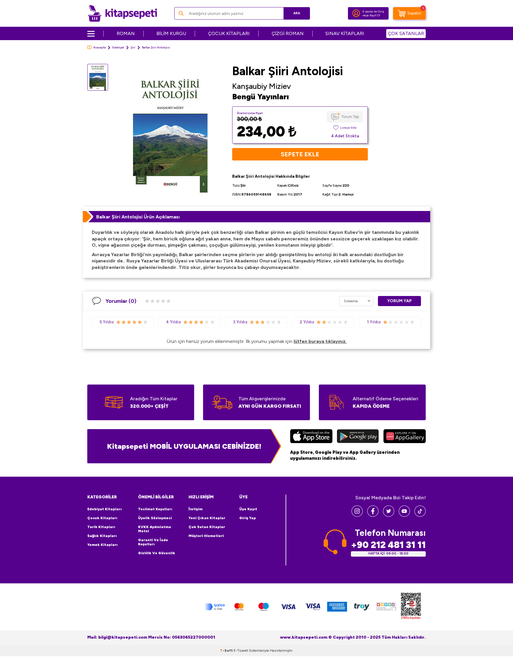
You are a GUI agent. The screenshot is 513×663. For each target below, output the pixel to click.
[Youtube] (404, 515)
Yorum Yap (350, 116)
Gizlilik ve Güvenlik (156, 553)
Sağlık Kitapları (102, 536)
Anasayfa (99, 47)
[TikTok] (420, 515)
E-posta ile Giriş (373, 11)
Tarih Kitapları (101, 527)
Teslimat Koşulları (155, 509)
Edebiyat (118, 47)
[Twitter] (388, 515)
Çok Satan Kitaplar (207, 527)
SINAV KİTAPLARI (344, 33)
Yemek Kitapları (102, 545)
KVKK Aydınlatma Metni (154, 529)
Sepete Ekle (300, 154)
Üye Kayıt (248, 509)
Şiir (133, 47)
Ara (296, 13)
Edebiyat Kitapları (104, 509)
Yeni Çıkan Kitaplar (207, 518)
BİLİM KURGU (171, 33)
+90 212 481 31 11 (388, 544)
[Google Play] (358, 437)
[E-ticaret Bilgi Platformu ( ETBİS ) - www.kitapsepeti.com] (410, 607)
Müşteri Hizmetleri (206, 536)
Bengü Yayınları (260, 96)
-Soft (227, 650)
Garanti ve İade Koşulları (153, 542)
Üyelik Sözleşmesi (155, 518)
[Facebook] (373, 515)
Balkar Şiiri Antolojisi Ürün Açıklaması (138, 217)
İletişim (195, 509)
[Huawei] (404, 437)
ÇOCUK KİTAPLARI (229, 33)
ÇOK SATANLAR (406, 33)
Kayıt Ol (375, 15)
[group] (170, 133)
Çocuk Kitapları (102, 518)
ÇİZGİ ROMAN (288, 33)
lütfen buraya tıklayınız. (320, 341)
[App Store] (311, 437)
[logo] (122, 13)
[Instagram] (357, 515)
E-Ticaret (241, 650)
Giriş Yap (247, 518)
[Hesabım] (356, 13)
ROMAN (126, 33)
